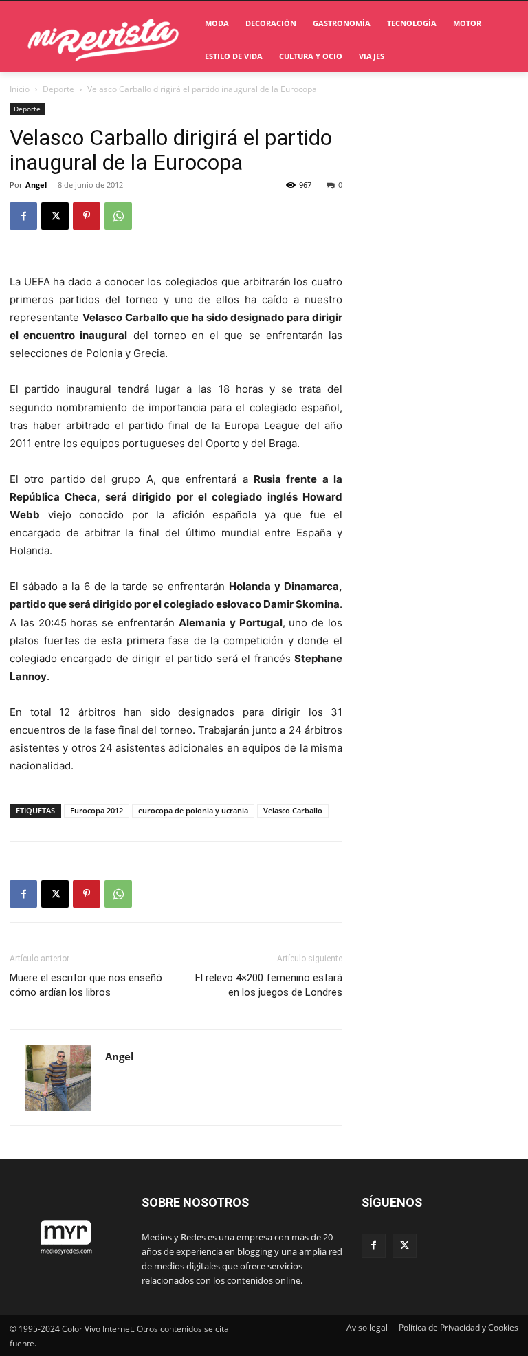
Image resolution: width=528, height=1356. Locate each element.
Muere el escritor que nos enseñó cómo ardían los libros (86, 985)
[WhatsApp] (118, 216)
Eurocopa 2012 (96, 810)
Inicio (20, 89)
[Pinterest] (86, 216)
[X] (55, 216)
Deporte (58, 89)
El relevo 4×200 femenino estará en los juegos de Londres (268, 985)
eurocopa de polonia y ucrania (193, 810)
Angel (36, 184)
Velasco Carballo (292, 810)
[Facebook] (23, 216)
